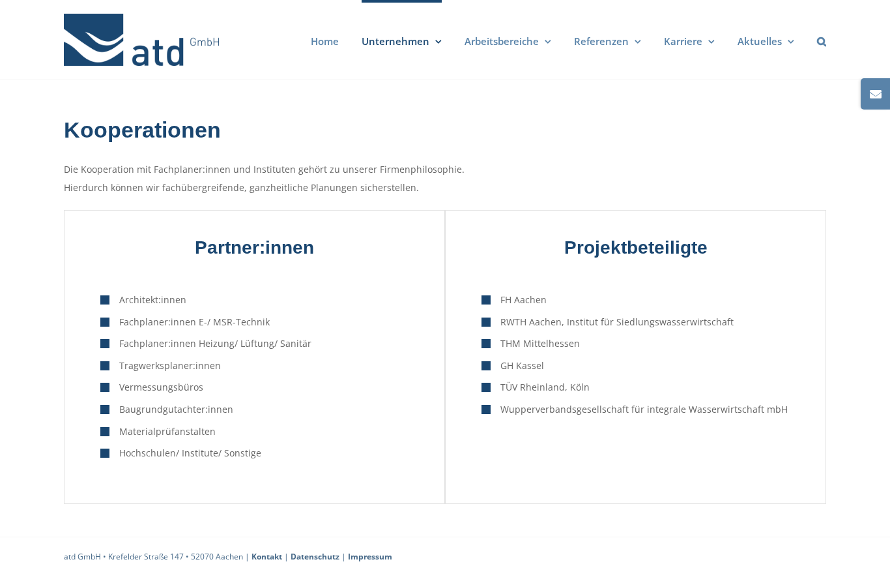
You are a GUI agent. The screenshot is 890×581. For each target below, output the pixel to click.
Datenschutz (315, 556)
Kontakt (266, 556)
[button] (821, 40)
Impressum (370, 556)
